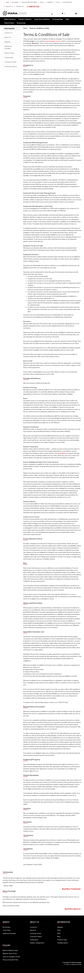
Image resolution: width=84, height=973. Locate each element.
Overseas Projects (10, 66)
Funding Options (62, 943)
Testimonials (67, 2)
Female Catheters (25, 19)
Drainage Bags (57, 19)
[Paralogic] (15, 13)
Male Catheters (10, 19)
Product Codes (62, 940)
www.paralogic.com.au (52, 41)
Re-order (15, 2)
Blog (42, 2)
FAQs (58, 2)
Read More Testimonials (71, 889)
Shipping (50, 2)
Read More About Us (72, 909)
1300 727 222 (33, 6)
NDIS (7, 2)
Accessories (21, 23)
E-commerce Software (70, 964)
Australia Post (63, 453)
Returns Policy (9, 53)
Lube (67, 19)
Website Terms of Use (10, 953)
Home (25, 28)
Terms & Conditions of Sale (39, 28)
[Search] (52, 14)
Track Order (6, 930)
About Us (9, 6)
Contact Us (20, 6)
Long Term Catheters (42, 19)
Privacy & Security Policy (10, 960)
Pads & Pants (9, 23)
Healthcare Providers (29, 2)
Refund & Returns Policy (10, 950)
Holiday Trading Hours (37, 943)
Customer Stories (10, 62)
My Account (6, 927)
